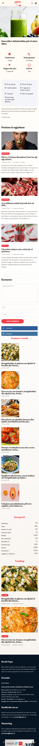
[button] (36, 3)
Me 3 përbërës (6, 539)
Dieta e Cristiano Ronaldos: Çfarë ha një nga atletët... (19, 158)
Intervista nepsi (6, 532)
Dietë (3, 526)
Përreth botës (5, 545)
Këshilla (3, 535)
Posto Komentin (12, 321)
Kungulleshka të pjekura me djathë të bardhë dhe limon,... (18, 599)
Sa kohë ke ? (5, 551)
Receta (3, 548)
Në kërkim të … (6, 542)
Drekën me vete (6, 529)
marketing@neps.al (8, 733)
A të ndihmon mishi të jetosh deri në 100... (17, 204)
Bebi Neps (4, 523)
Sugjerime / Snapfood (8, 554)
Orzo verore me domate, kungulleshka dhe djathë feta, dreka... (18, 640)
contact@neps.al (20, 717)
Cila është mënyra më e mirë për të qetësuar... (17, 250)
